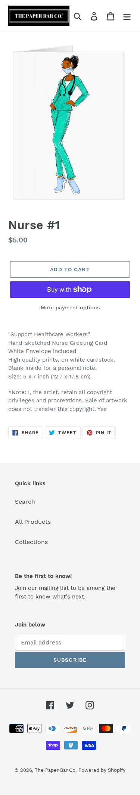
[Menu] (127, 15)
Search (25, 501)
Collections (31, 541)
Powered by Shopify (101, 770)
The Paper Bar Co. (56, 770)
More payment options (70, 307)
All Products (33, 521)
